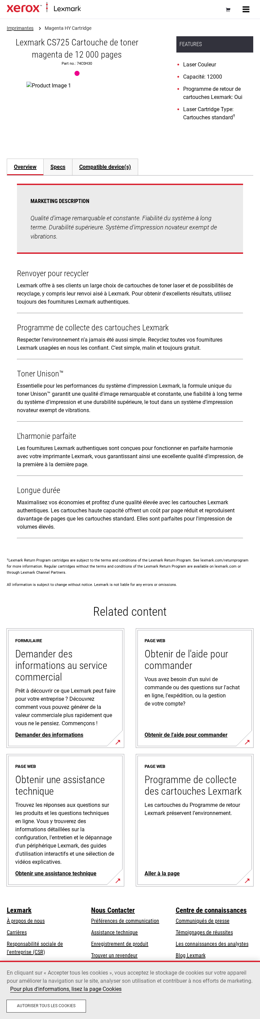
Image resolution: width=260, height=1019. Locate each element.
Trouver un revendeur (114, 955)
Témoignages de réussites (204, 932)
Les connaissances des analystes (212, 944)
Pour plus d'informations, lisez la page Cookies (66, 989)
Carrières (17, 932)
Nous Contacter (113, 910)
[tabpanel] (130, 362)
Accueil (87, 9)
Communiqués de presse (203, 921)
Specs (57, 167)
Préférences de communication (125, 921)
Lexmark (19, 910)
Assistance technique (114, 932)
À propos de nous (26, 921)
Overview (25, 167)
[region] (130, 990)
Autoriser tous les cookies (46, 1005)
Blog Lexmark (190, 955)
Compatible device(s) (105, 167)
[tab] (25, 167)
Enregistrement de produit (119, 944)
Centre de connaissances (211, 910)
